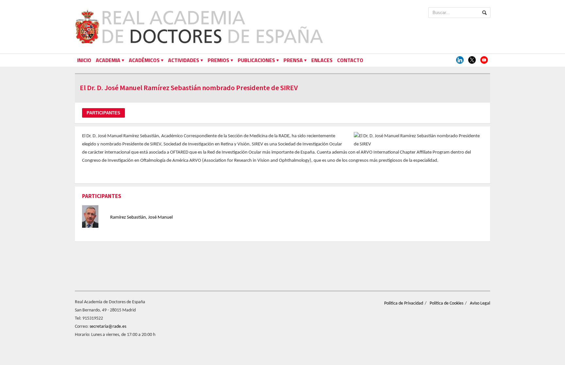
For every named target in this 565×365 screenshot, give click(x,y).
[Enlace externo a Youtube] (484, 60)
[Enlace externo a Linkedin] (460, 60)
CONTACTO (350, 60)
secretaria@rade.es (108, 326)
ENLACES (322, 60)
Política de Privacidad (403, 303)
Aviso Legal (480, 303)
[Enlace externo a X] (472, 60)
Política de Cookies (446, 303)
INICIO (84, 60)
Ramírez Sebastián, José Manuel (141, 217)
